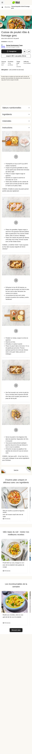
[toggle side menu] (2, 2)
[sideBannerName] (16, 93)
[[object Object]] (24, 51)
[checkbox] (2, 41)
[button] (16, 114)
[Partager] (29, 51)
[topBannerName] (16, 13)
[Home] (2, 7)
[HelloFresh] (16, 2)
